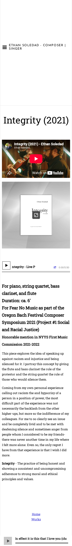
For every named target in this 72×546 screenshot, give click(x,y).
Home (36, 514)
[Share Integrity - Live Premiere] (55, 267)
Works (36, 519)
